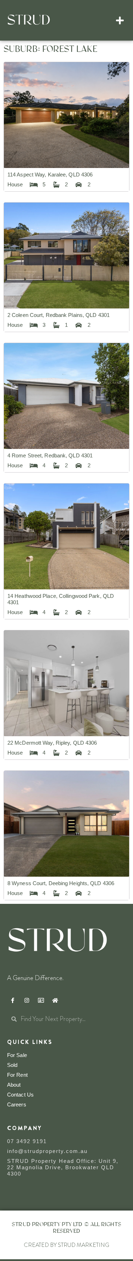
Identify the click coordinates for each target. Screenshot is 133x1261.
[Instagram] (26, 1000)
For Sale (17, 1055)
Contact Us (20, 1095)
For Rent (17, 1075)
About (14, 1085)
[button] (120, 20)
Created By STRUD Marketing (66, 1245)
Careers (16, 1104)
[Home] (55, 1000)
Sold (12, 1065)
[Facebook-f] (12, 1000)
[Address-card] (40, 1000)
